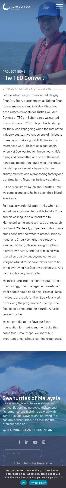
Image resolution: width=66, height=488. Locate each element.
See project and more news (29, 430)
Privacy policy (38, 482)
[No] (61, 477)
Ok (23, 482)
